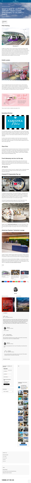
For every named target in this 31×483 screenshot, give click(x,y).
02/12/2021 (4, 307)
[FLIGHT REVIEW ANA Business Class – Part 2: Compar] (20, 424)
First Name (5, 371)
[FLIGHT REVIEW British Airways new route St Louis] (25, 392)
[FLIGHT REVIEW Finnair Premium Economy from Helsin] (25, 429)
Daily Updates (6, 382)
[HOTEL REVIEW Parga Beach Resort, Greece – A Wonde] (20, 398)
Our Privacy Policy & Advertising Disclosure (9, 471)
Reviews (19, 302)
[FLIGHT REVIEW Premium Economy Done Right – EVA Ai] (20, 408)
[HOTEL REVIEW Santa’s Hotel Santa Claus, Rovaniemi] (20, 439)
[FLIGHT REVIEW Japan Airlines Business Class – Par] (20, 429)
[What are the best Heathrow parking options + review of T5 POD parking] (6, 272)
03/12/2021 (3, 16)
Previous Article (5, 296)
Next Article (18, 296)
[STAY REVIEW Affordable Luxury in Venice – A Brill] (20, 434)
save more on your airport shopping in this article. (13, 262)
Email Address (6, 376)
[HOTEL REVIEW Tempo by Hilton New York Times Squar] (25, 398)
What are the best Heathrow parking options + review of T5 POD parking (6, 276)
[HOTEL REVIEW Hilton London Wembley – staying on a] (20, 392)
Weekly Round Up (6, 381)
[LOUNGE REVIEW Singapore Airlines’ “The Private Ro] (25, 408)
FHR (11, 55)
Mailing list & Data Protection (7, 472)
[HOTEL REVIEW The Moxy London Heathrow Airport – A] (25, 424)
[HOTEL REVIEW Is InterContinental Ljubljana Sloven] (20, 403)
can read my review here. (25, 256)
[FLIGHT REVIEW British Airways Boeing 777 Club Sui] (25, 434)
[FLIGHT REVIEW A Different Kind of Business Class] (25, 439)
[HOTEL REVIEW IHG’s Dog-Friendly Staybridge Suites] (25, 413)
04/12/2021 (19, 307)
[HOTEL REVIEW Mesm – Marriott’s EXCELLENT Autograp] (25, 418)
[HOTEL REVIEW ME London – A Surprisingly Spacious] (20, 413)
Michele (7, 16)
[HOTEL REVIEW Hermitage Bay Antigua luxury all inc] (25, 403)
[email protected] (5, 454)
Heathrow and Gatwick (6, 6)
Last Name (5, 374)
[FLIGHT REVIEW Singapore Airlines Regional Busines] (20, 418)
